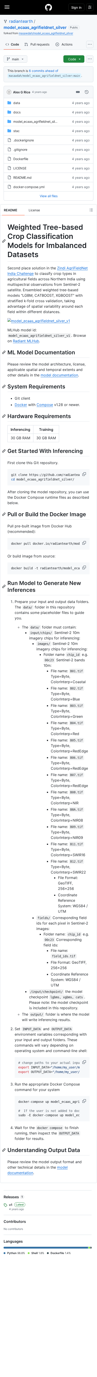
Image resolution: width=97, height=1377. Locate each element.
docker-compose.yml (28, 187)
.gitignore (20, 149)
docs (17, 112)
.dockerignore (23, 140)
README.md (22, 177)
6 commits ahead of (43, 71)
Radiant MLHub (26, 341)
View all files (49, 196)
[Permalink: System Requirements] (4, 386)
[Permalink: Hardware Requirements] (4, 416)
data (16, 103)
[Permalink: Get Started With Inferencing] (4, 451)
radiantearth (21, 21)
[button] (84, 474)
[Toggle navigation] (7, 7)
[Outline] (91, 210)
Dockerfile (20, 159)
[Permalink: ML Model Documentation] (4, 352)
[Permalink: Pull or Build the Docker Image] (4, 514)
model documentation (59, 375)
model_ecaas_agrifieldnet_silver (35, 27)
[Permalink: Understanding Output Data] (4, 1150)
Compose (45, 404)
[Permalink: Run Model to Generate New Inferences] (4, 586)
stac (16, 131)
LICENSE (19, 168)
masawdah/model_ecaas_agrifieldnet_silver (46, 33)
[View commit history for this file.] (86, 92)
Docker (21, 404)
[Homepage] (48, 7)
